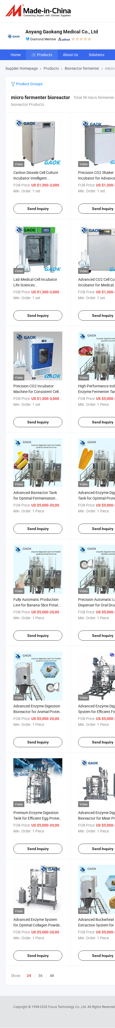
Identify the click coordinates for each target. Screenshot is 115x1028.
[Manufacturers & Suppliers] (39, 10)
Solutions (96, 54)
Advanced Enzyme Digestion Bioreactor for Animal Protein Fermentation (37, 711)
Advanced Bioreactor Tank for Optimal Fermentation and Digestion (35, 498)
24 (29, 976)
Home (16, 54)
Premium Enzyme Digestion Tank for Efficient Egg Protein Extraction (37, 818)
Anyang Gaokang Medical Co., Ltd (61, 31)
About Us (70, 54)
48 (52, 975)
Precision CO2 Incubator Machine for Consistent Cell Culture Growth (36, 391)
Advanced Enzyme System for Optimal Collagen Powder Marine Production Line (37, 925)
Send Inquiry (38, 209)
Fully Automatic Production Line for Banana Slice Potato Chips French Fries (36, 605)
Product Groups (29, 83)
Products (44, 54)
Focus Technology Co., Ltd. (67, 1006)
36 (40, 975)
